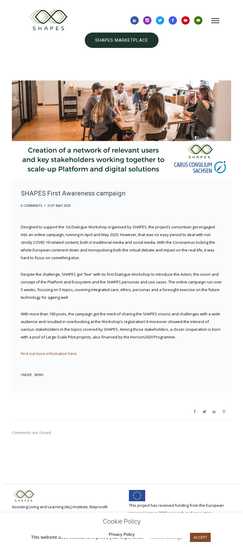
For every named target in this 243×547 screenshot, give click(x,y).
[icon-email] (198, 20)
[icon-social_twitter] (160, 20)
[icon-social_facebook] (173, 20)
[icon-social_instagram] (147, 20)
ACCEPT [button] (200, 537)
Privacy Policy (122, 534)
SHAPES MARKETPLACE (121, 40)
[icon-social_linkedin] (134, 20)
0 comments (31, 205)
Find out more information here (49, 353)
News (38, 374)
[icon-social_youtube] (185, 20)
